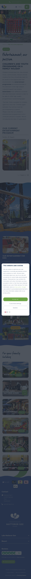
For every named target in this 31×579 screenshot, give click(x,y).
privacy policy (17, 287)
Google (24, 287)
